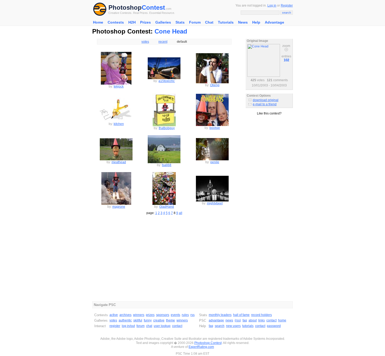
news (229, 320)
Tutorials (226, 22)
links (261, 320)
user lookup (162, 326)
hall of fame (241, 315)
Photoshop (125, 7)
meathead (119, 162)
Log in (271, 5)
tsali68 (166, 165)
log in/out (128, 326)
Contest (153, 7)
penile (214, 162)
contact (177, 326)
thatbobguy (167, 128)
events (175, 315)
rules (185, 315)
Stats (180, 22)
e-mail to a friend (265, 104)
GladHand (166, 207)
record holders (261, 315)
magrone (118, 207)
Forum (195, 22)
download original (265, 100)
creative (158, 320)
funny (148, 320)
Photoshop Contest (208, 343)
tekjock (119, 86)
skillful (137, 320)
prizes (150, 315)
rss (192, 315)
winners (138, 315)
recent (162, 41)
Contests (116, 22)
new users (233, 326)
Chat (209, 22)
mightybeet (215, 203)
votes (145, 41)
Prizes (145, 22)
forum (140, 326)
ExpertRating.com (201, 347)
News (243, 22)
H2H (132, 22)
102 (286, 60)
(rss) (238, 320)
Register (287, 5)
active (113, 315)
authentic (125, 320)
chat (149, 326)
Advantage (274, 22)
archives (125, 315)
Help (256, 22)
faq (245, 320)
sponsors (162, 315)
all (180, 213)
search (219, 326)
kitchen (119, 124)
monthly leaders (220, 315)
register (114, 326)
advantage (216, 320)
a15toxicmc (166, 81)
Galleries (163, 22)
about (253, 320)
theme (170, 320)
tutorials (248, 326)
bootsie (215, 128)
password (274, 326)
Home (98, 22)
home (282, 320)
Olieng (214, 85)
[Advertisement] (269, 138)
